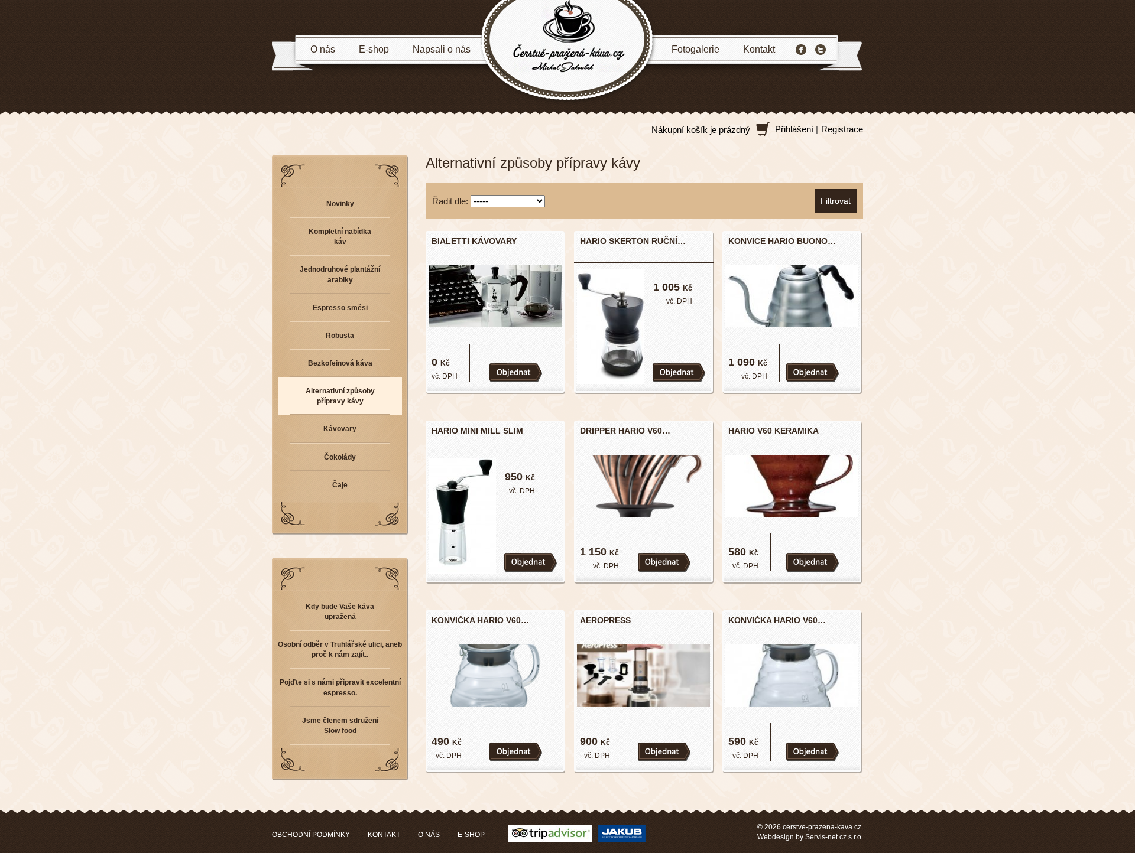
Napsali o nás (442, 49)
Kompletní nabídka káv (340, 236)
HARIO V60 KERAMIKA (773, 430)
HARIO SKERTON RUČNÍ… (633, 241)
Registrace (842, 129)
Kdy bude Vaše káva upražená (340, 612)
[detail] (494, 295)
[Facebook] (801, 49)
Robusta (340, 335)
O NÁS (429, 835)
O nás (322, 49)
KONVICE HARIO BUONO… (782, 241)
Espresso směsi (340, 308)
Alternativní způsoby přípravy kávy (340, 396)
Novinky (340, 204)
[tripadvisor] (550, 833)
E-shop (374, 49)
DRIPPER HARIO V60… (625, 430)
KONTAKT (384, 835)
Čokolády (340, 457)
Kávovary (339, 429)
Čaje (340, 485)
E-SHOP (471, 835)
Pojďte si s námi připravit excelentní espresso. (340, 687)
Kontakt (759, 49)
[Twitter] (820, 49)
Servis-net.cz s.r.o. (834, 837)
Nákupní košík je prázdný (700, 130)
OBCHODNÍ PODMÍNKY (311, 835)
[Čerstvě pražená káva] (567, 51)
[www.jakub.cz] (622, 833)
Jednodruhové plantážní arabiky (340, 274)
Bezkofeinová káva (340, 363)
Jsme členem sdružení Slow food (340, 726)
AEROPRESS (605, 620)
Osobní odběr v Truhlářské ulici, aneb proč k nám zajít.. (340, 649)
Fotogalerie (695, 49)
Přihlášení (794, 129)
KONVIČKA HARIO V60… (480, 620)
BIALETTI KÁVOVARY (474, 241)
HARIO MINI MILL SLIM (477, 430)
